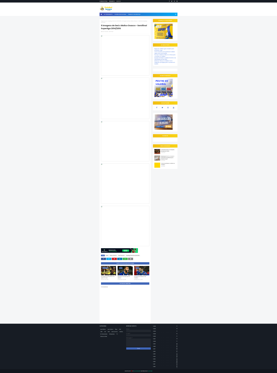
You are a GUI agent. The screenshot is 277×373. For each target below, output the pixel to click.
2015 (165, 354)
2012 (165, 361)
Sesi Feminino (121, 255)
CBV (120, 329)
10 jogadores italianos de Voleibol (140, 277)
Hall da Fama (115, 331)
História (121, 331)
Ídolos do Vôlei (103, 336)
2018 (165, 346)
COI (105, 331)
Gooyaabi (150, 371)
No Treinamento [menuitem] (108, 14)
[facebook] (169, 1)
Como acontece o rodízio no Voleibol (168, 164)
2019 (165, 344)
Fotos (107, 255)
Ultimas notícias (103, 1)
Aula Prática (103, 329)
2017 (165, 349)
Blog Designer (137, 371)
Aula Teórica (110, 329)
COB (101, 331)
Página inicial (104, 21)
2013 (165, 359)
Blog (116, 329)
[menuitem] (101, 14)
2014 (165, 356)
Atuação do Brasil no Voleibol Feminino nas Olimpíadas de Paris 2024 (165, 58)
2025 (165, 328)
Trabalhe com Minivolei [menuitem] (134, 14)
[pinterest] (176, 1)
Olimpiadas (112, 334)
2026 (165, 326)
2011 (165, 364)
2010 (165, 366)
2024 (165, 331)
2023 (165, 333)
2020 (165, 341)
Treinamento (112, 1)
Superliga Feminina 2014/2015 (114, 21)
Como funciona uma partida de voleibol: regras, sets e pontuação (164, 52)
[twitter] (172, 1)
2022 (165, 336)
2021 (165, 338)
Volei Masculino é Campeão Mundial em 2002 (167, 150)
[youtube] (173, 107)
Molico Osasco (113, 255)
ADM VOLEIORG (105, 31)
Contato (118, 1)
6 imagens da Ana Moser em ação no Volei (108, 277)
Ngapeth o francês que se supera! (124, 277)
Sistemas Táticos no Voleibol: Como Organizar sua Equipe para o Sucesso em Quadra (164, 62)
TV (117, 334)
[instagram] (174, 1)
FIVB (109, 331)
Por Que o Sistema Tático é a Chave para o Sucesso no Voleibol (164, 55)
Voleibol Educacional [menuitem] (120, 14)
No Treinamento (103, 334)
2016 (165, 351)
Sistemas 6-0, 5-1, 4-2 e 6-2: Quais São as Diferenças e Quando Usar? (167, 158)
